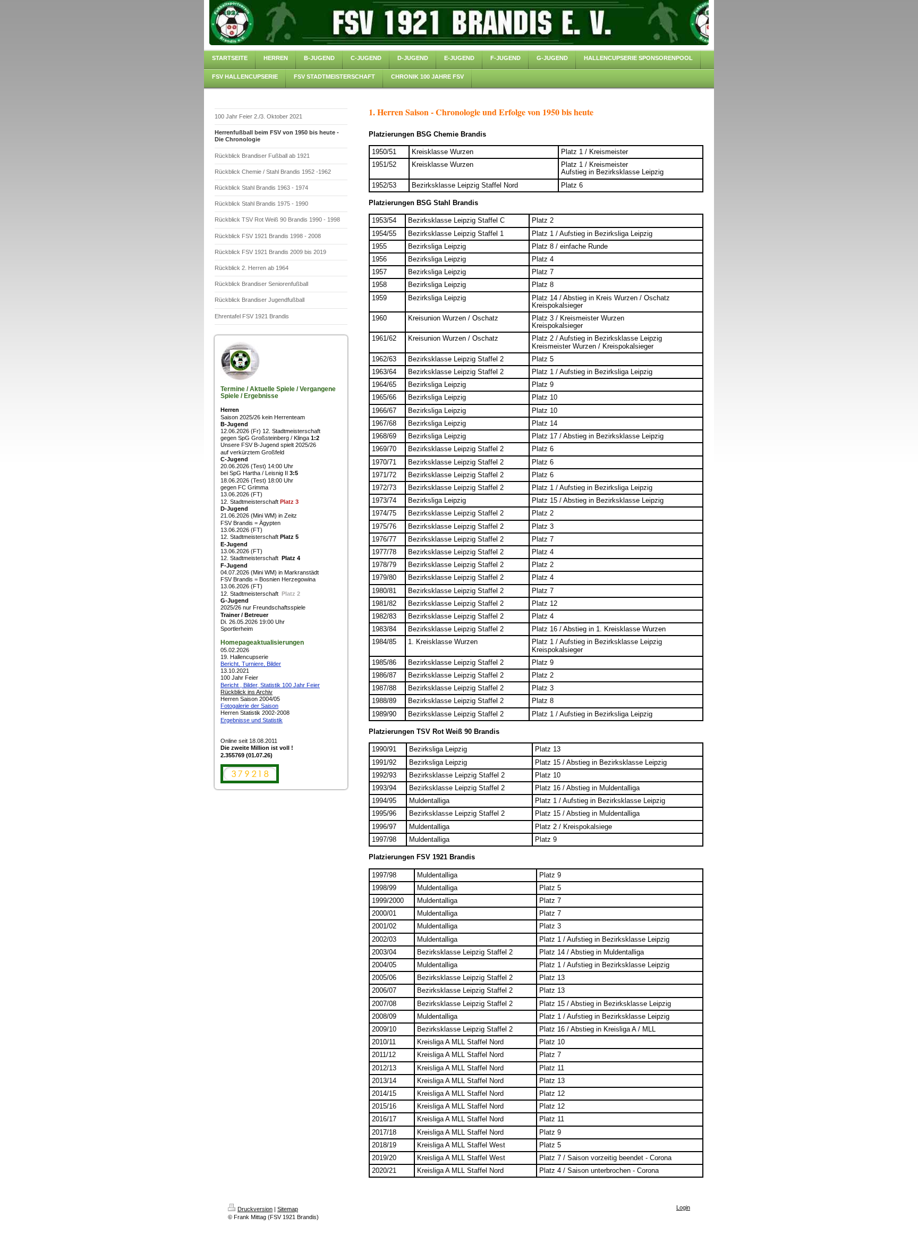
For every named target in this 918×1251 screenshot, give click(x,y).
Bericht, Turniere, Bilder (250, 664)
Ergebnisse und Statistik (251, 720)
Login (683, 1207)
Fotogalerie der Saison (249, 706)
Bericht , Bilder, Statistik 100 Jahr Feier (270, 685)
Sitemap (287, 1209)
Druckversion (255, 1209)
